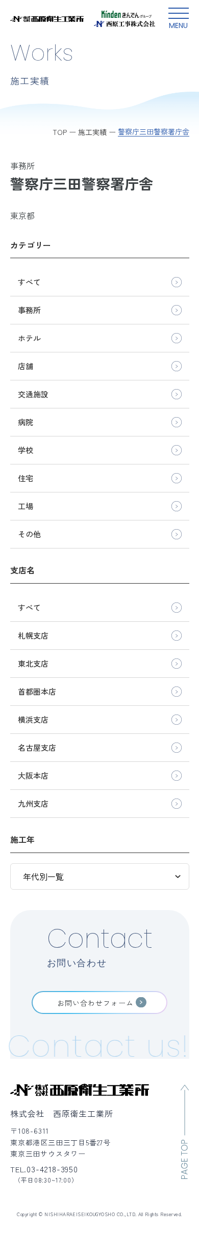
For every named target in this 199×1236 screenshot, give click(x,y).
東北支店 (33, 663)
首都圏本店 (37, 691)
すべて (29, 282)
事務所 (29, 310)
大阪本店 (33, 775)
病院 (25, 422)
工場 (25, 506)
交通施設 (33, 394)
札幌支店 (33, 635)
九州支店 (33, 803)
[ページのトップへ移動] (185, 1132)
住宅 (25, 478)
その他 (29, 534)
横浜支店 (33, 719)
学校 (25, 450)
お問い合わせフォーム (95, 1003)
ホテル (29, 338)
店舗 (25, 366)
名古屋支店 (37, 747)
